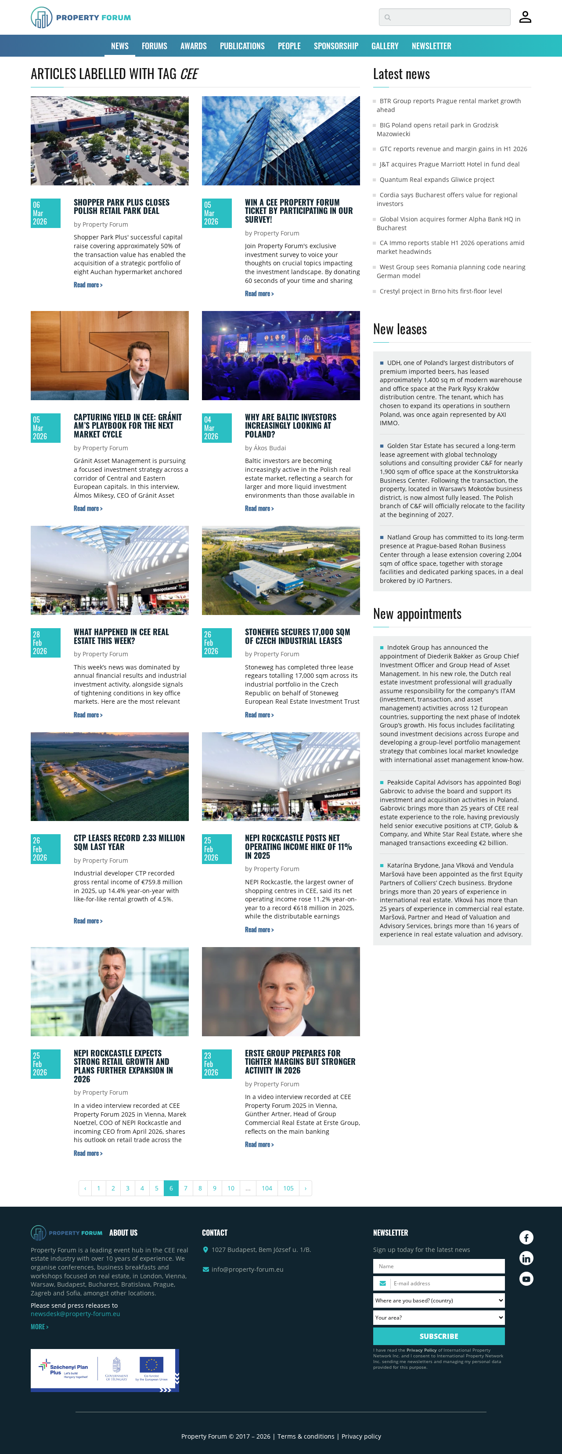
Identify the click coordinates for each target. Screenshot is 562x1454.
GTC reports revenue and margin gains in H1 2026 (453, 149)
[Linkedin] (526, 1258)
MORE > (39, 1326)
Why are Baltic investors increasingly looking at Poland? (290, 425)
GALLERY (385, 45)
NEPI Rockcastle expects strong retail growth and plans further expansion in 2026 (123, 1066)
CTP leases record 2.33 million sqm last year (129, 842)
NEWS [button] (120, 45)
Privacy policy (361, 1436)
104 (267, 1188)
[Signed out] (525, 21)
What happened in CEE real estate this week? (121, 636)
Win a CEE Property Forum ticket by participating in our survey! (299, 210)
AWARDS (193, 45)
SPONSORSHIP (336, 45)
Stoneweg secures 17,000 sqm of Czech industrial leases (297, 636)
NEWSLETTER (431, 45)
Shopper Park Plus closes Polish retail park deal (121, 206)
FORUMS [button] (154, 45)
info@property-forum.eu (248, 1269)
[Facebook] (526, 1237)
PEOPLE (289, 45)
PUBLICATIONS (242, 45)
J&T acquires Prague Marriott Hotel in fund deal (450, 164)
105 (288, 1188)
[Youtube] (526, 1279)
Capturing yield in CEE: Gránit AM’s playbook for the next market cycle (128, 425)
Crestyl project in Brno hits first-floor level (441, 291)
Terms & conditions (306, 1436)
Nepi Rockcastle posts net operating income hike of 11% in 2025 (298, 846)
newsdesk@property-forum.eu (75, 1313)
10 (230, 1188)
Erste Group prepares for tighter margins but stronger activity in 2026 (300, 1061)
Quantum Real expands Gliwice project (437, 179)
